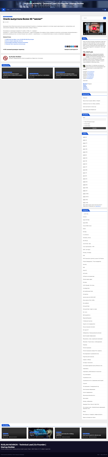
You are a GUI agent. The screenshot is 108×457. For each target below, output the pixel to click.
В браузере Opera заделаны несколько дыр (15, 44)
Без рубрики (86, 303)
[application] (94, 28)
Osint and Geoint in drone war (89, 106)
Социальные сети (87, 377)
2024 (84, 143)
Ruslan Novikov (16, 56)
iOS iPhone (85, 240)
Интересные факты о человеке (39, 75)
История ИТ (86, 329)
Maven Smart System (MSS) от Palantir (91, 100)
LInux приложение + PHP (88, 246)
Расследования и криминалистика (91, 353)
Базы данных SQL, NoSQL (89, 300)
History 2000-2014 (16, 9)
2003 (84, 199)
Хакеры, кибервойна (87, 401)
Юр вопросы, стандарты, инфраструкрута (92, 414)
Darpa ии (85, 97)
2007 (84, 187)
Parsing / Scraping (87, 252)
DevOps (84, 231)
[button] (103, 9)
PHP (84, 255)
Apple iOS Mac (86, 219)
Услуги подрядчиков (87, 392)
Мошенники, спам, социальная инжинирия (92, 338)
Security (85, 264)
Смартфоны (85, 368)
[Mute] (102, 33)
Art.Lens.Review (91, 71)
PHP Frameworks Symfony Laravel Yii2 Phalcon (93, 258)
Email (84, 117)
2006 (84, 190)
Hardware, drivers (87, 237)
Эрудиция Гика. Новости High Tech (91, 404)
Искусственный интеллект (89, 326)
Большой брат (86, 306)
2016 (84, 163)
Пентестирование (87, 347)
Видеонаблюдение (87, 318)
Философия (85, 398)
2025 (84, 140)
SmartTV (85, 270)
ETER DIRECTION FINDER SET (89, 109)
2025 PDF (86, 89)
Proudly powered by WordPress (6, 454)
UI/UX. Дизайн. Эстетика (88, 285)
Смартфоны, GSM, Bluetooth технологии (92, 371)
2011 (84, 175)
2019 (84, 155)
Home (8, 9)
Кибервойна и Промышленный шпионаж (92, 332)
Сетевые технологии (88, 362)
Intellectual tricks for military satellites (91, 103)
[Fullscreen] (104, 33)
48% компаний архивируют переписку (14, 49)
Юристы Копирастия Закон (89, 417)
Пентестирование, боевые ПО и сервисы (92, 350)
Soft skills (85, 273)
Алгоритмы (85, 294)
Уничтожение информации (89, 389)
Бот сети (85, 312)
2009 (84, 181)
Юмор (84, 411)
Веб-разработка (86, 315)
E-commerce (86, 234)
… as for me (85, 213)
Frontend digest (87, 125)
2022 (84, 146)
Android (84, 216)
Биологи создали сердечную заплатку (14, 40)
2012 (84, 172)
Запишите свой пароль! (71, 49)
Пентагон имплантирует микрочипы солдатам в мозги (12, 74)
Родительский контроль (88, 356)
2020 (84, 152)
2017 (84, 161)
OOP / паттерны (86, 249)
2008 (84, 184)
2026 (84, 137)
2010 (84, 178)
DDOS (84, 228)
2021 (84, 149)
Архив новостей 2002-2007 (7, 16)
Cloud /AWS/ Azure (87, 225)
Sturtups (85, 282)
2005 (84, 193)
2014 (84, 169)
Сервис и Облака (87, 359)
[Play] (84, 33)
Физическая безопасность (89, 395)
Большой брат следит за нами (90, 309)
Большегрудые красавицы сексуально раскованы (16, 42)
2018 (84, 158)
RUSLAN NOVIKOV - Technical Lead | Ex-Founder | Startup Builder (54, 3)
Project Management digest (89, 121)
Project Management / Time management (92, 261)
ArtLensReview (91, 74)
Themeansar (22, 454)
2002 (84, 202)
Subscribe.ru (98, 206)
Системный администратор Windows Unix (92, 365)
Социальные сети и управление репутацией (93, 380)
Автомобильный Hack (88, 291)
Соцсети (85, 383)
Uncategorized (86, 288)
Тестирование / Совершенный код (91, 386)
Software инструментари (88, 276)
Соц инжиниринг (87, 374)
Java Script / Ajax (87, 243)
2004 (84, 196)
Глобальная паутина (87, 321)
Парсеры (85, 344)
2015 (84, 166)
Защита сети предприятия (89, 324)
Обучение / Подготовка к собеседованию (92, 341)
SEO (84, 267)
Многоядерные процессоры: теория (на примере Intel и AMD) (66, 74)
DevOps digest (87, 123)
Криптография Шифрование (89, 335)
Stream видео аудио (87, 279)
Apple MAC (85, 222)
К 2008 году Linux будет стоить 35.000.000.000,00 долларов (19, 39)
